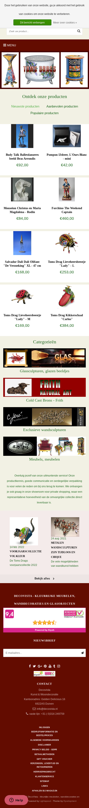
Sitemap (44, 781)
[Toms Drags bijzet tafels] (44, 70)
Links (44, 786)
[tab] (25, 106)
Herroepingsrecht (44, 772)
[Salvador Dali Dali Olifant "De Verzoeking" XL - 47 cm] (22, 242)
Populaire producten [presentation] (44, 113)
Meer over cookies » (65, 22)
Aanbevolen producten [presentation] (62, 106)
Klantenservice (44, 776)
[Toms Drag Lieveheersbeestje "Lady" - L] (67, 242)
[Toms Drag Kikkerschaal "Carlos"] (67, 296)
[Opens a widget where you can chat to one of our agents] (16, 800)
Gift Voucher (44, 759)
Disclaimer (44, 745)
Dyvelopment (70, 801)
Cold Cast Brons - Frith (44, 400)
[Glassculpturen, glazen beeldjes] (44, 357)
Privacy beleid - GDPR (44, 750)
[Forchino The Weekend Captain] (67, 189)
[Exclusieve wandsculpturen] (44, 416)
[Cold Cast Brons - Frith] (44, 387)
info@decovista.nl (47, 708)
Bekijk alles (43, 578)
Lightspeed (45, 801)
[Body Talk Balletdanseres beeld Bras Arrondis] (22, 135)
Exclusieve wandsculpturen (44, 430)
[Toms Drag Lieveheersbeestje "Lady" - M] (22, 296)
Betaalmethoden (44, 754)
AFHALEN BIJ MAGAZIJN (44, 791)
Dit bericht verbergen (32, 22)
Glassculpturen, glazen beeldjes (44, 371)
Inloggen (44, 727)
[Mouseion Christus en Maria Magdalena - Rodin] (22, 189)
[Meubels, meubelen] (44, 446)
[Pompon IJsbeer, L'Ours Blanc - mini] (67, 135)
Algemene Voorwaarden (44, 740)
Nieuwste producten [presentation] (25, 106)
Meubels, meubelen (44, 459)
